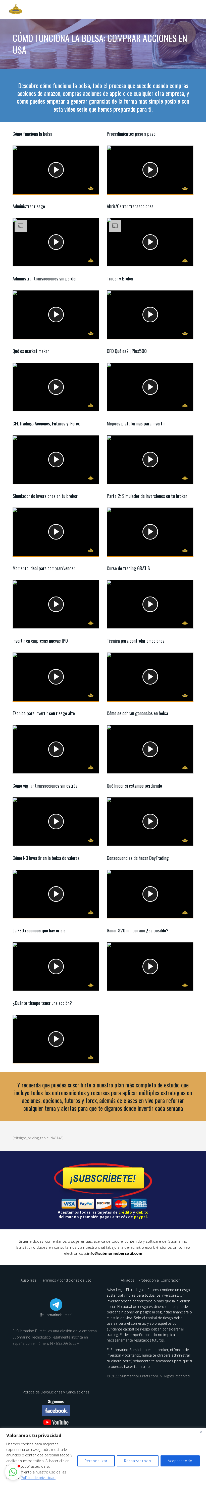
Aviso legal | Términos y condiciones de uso (56, 1280)
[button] (13, 1472)
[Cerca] (201, 1432)
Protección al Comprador (159, 1280)
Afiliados (128, 1280)
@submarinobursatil (55, 1314)
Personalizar (96, 1460)
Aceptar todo (180, 1460)
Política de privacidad (38, 1477)
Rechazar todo (137, 1460)
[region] (103, 1456)
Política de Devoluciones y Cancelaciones (56, 1392)
